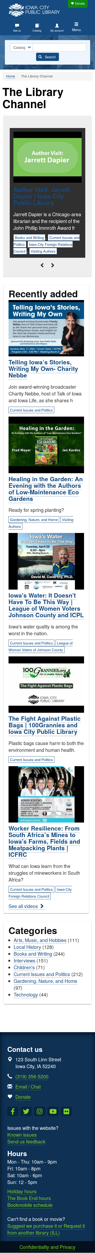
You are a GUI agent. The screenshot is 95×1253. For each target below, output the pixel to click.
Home (10, 76)
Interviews (24, 960)
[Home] (35, 9)
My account (57, 30)
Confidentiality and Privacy (47, 1246)
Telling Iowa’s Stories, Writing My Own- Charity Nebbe (43, 368)
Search (50, 56)
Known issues (22, 1134)
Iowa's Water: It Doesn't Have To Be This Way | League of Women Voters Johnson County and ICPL (46, 605)
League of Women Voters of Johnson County (41, 646)
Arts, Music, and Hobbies (40, 940)
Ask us (17, 30)
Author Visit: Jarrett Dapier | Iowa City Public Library (41, 196)
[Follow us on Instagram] (39, 1111)
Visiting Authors (43, 251)
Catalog (36, 30)
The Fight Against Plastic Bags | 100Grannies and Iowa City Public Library (45, 725)
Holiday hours (22, 1191)
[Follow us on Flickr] (66, 1111)
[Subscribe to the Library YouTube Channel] (53, 1111)
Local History (27, 946)
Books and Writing (29, 237)
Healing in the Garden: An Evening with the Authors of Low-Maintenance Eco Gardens (46, 488)
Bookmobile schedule (30, 1204)
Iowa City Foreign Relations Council (40, 893)
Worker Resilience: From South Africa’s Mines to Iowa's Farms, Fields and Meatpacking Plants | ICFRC (44, 841)
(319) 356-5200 (31, 1076)
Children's (24, 967)
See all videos (24, 906)
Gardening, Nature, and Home (34, 519)
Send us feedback (26, 1141)
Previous (43, 265)
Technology (26, 994)
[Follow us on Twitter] (26, 1111)
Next (52, 265)
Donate (80, 3)
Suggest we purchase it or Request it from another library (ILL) (46, 1229)
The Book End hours (29, 1198)
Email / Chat (28, 1086)
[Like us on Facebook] (12, 1111)
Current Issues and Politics (31, 409)
